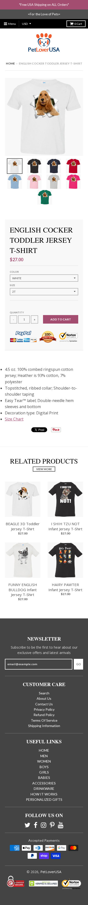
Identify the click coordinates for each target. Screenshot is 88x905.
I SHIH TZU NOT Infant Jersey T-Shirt (65, 526)
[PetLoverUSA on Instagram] (43, 825)
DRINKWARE (44, 788)
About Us (44, 698)
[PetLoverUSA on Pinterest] (52, 825)
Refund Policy (44, 715)
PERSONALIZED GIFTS (44, 799)
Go (78, 664)
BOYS (44, 767)
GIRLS (44, 772)
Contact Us (44, 704)
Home (10, 63)
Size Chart (14, 419)
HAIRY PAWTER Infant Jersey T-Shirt (65, 587)
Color (14, 271)
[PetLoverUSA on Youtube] (61, 825)
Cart (78, 24)
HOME (44, 750)
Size (12, 285)
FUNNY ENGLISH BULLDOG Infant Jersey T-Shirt (22, 589)
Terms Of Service (44, 720)
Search (44, 693)
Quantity (17, 312)
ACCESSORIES (44, 783)
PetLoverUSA (50, 871)
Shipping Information (44, 726)
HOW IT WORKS (44, 794)
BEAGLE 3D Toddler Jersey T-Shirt (23, 526)
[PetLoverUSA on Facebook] (35, 825)
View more (44, 469)
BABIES (44, 777)
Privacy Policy (44, 709)
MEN (44, 756)
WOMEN (44, 761)
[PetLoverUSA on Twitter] (27, 825)
